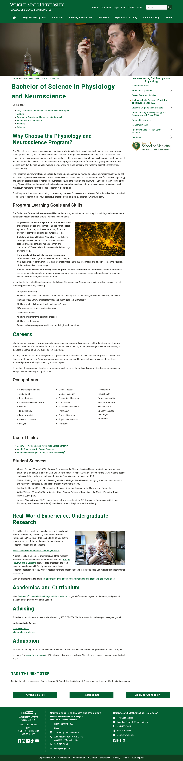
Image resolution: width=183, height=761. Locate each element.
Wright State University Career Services (35, 449)
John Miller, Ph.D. (21, 628)
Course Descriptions (141, 120)
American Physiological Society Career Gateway (41, 452)
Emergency (105, 758)
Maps (116, 7)
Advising (21, 123)
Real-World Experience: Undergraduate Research (39, 117)
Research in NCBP (140, 125)
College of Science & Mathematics (31, 9)
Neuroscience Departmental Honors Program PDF (36, 550)
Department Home (140, 85)
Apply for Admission (147, 694)
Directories (106, 7)
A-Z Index (92, 758)
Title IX (126, 758)
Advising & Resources (80, 17)
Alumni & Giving (151, 17)
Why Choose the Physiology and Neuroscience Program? (43, 110)
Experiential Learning (126, 17)
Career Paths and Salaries (144, 95)
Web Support (138, 758)
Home (15, 78)
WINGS (131, 7)
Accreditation (79, 758)
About (169, 17)
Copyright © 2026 (47, 758)
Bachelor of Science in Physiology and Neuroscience (42, 596)
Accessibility (64, 758)
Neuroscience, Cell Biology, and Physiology (40, 78)
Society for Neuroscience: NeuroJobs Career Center (42, 446)
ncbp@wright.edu (62, 748)
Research (103, 17)
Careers (20, 114)
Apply (139, 7)
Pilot (123, 7)
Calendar (95, 7)
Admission (57, 17)
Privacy (116, 758)
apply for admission (35, 655)
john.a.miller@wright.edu (24, 632)
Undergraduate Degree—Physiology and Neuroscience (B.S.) (150, 101)
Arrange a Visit (35, 694)
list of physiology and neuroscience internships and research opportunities (79, 579)
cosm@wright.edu (125, 735)
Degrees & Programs (34, 17)
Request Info (92, 694)
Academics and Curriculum (29, 120)
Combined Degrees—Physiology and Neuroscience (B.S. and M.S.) (149, 114)
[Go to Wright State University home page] (37, 5)
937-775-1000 (28, 734)
